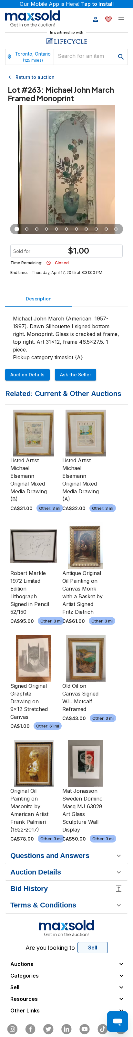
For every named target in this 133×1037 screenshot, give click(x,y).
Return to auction (35, 77)
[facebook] (30, 1029)
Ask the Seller (75, 374)
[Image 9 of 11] (96, 229)
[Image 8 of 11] (86, 229)
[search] (121, 56)
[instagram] (12, 1029)
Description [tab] (39, 298)
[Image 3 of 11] (37, 229)
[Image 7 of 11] (76, 229)
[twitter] (48, 1029)
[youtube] (84, 1029)
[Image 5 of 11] (57, 229)
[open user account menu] (95, 19)
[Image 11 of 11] (116, 229)
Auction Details (27, 374)
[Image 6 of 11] (67, 229)
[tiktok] (102, 1029)
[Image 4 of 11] (47, 229)
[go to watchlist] (108, 19)
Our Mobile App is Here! (67, 4)
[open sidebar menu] (121, 19)
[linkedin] (66, 1029)
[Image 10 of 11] (106, 229)
